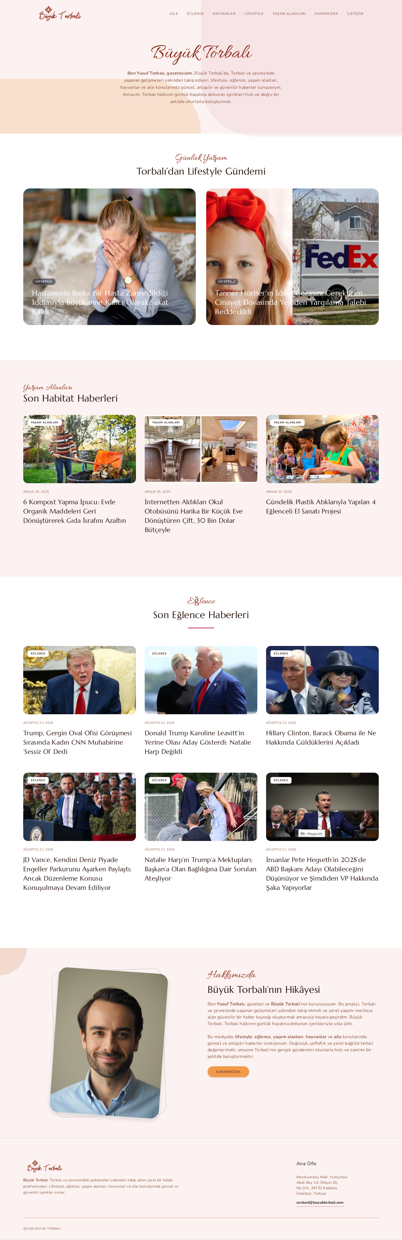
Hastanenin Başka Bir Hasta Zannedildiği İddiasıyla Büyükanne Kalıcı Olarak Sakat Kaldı (100, 302)
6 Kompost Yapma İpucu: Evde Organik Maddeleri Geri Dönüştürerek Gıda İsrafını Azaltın (74, 511)
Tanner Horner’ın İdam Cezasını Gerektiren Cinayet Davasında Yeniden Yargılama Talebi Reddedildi (290, 302)
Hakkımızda (326, 13)
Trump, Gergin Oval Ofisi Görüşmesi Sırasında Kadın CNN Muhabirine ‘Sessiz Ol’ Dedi (77, 742)
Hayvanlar (224, 13)
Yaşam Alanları (289, 13)
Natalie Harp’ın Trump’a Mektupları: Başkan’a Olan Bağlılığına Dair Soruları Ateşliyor (201, 869)
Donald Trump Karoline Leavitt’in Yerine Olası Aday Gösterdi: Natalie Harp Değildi (198, 742)
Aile (174, 13)
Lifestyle (254, 13)
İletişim (355, 13)
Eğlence (195, 13)
